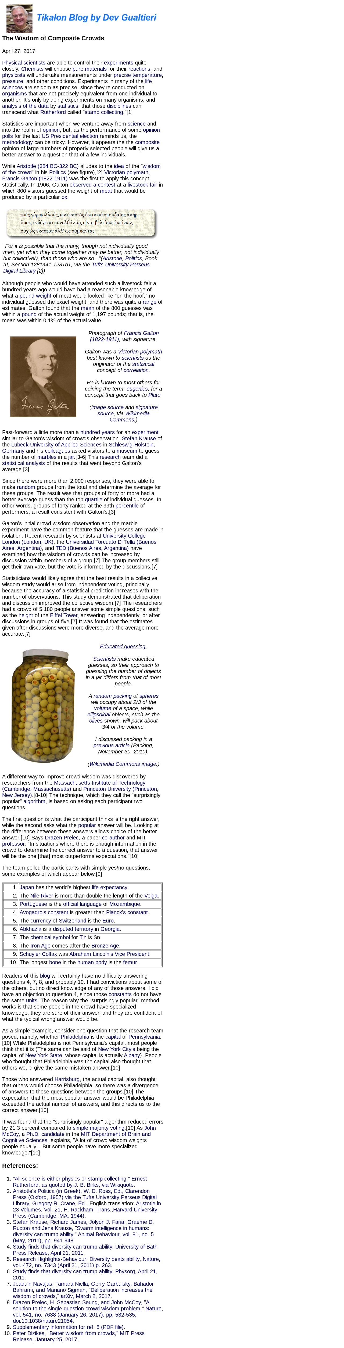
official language (82, 904)
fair (153, 185)
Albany (132, 1055)
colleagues (57, 451)
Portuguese (33, 904)
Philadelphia (75, 1037)
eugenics (137, 389)
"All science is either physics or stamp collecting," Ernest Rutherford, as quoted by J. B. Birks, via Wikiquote (80, 1182)
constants (120, 994)
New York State (43, 1055)
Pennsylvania (144, 1037)
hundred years (97, 432)
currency (40, 921)
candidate (52, 1134)
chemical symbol (50, 937)
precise (122, 75)
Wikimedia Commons (130, 416)
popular (87, 825)
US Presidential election (70, 136)
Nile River (41, 896)
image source (107, 407)
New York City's (116, 1049)
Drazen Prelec (62, 838)
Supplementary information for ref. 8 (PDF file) (68, 1327)
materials (96, 69)
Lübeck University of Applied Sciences (56, 445)
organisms (14, 93)
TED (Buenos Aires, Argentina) (92, 548)
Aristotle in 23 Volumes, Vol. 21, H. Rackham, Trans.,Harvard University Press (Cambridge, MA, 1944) (87, 1209)
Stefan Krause (139, 438)
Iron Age (40, 946)
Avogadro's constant (44, 912)
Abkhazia (30, 929)
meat (106, 191)
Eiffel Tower (63, 615)
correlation (136, 370)
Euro (108, 921)
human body (92, 962)
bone (55, 962)
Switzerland (72, 921)
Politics (57, 172)
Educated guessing (122, 646)
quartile (93, 499)
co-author (113, 838)
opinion (51, 130)
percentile (127, 506)
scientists (133, 358)
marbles (46, 457)
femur (130, 962)
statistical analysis (23, 463)
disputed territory (73, 929)
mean (87, 308)
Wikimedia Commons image (122, 764)
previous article (112, 745)
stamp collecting (104, 112)
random (26, 487)
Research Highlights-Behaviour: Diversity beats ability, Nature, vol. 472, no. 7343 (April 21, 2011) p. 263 (86, 1262)
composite (147, 142)
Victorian (114, 172)
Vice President (132, 954)
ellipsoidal (98, 714)
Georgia (110, 929)
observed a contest (92, 185)
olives (96, 721)
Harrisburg (67, 1079)
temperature (147, 75)
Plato (154, 395)
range (149, 302)
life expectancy (109, 887)
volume (102, 708)
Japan (27, 887)
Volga (150, 896)
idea (119, 166)
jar (71, 457)
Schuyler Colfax (38, 954)
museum (127, 451)
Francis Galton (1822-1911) (35, 178)
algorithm (34, 801)
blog (45, 976)
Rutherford (53, 112)
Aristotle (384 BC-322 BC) (48, 166)
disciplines (119, 106)
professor (13, 844)
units (31, 1000)
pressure (12, 81)
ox (64, 197)
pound (29, 314)
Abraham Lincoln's (91, 954)
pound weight (35, 296)
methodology (17, 142)
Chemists (32, 69)
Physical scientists (23, 63)
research (110, 457)
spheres (149, 696)
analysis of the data (25, 106)
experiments (118, 63)
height (26, 615)
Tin (83, 937)
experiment (145, 432)
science (137, 124)
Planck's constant (127, 912)
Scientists (104, 659)
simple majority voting (98, 1128)
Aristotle (112, 258)
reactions (139, 69)
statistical (143, 364)
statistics (68, 106)
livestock (138, 185)
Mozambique (124, 904)
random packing (113, 696)
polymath (137, 172)
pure (78, 69)
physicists (13, 75)
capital (113, 1037)
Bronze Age (105, 946)
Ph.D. (33, 1134)
